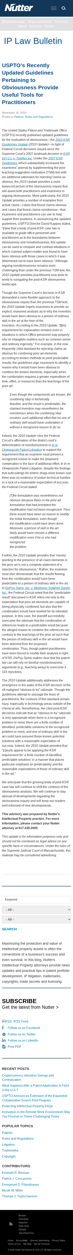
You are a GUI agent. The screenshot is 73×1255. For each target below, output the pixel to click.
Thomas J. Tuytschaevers (19, 1196)
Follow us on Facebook (24, 1028)
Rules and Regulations (39, 116)
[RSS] (11, 1223)
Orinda (22, 1229)
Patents (19, 116)
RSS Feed (21, 1021)
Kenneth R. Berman (15, 1172)
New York (24, 1226)
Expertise (61, 21)
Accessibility (22, 1240)
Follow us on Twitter (21, 1034)
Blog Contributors (40, 21)
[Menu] (53, 8)
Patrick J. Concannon (17, 1178)
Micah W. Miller (12, 1190)
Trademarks (10, 1150)
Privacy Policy (58, 1240)
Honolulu (23, 1219)
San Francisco (26, 1233)
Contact (49, 26)
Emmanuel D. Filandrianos (20, 1184)
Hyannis (23, 1222)
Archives (35, 26)
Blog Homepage (13, 21)
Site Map (27, 1244)
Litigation (8, 1144)
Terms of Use (14, 1244)
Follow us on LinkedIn (23, 1040)
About (22, 26)
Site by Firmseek (42, 1244)
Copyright (8, 1156)
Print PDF (14, 1046)
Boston (22, 1215)
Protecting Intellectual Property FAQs (27, 1106)
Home (10, 1240)
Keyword (11, 899)
